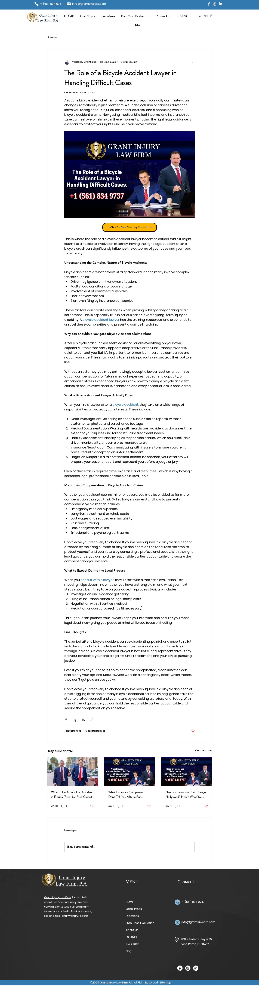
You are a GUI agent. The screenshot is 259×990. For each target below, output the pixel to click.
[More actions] (192, 62)
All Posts (52, 37)
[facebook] (209, 4)
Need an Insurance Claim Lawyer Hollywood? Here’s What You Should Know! (186, 794)
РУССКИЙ (132, 944)
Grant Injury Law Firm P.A (116, 982)
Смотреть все (203, 750)
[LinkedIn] (220, 4)
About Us (132, 930)
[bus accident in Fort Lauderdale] (129, 771)
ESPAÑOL (131, 937)
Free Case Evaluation (138, 923)
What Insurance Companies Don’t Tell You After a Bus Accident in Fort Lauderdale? (126, 794)
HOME (130, 902)
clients (58, 906)
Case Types (134, 909)
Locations (132, 916)
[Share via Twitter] (74, 720)
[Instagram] (215, 4)
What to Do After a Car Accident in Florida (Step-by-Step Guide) (72, 794)
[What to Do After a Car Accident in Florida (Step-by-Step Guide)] (72, 771)
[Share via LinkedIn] (83, 720)
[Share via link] (92, 720)
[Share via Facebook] (66, 720)
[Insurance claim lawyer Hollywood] (186, 771)
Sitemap (165, 982)
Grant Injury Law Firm (57, 897)
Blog (128, 951)
